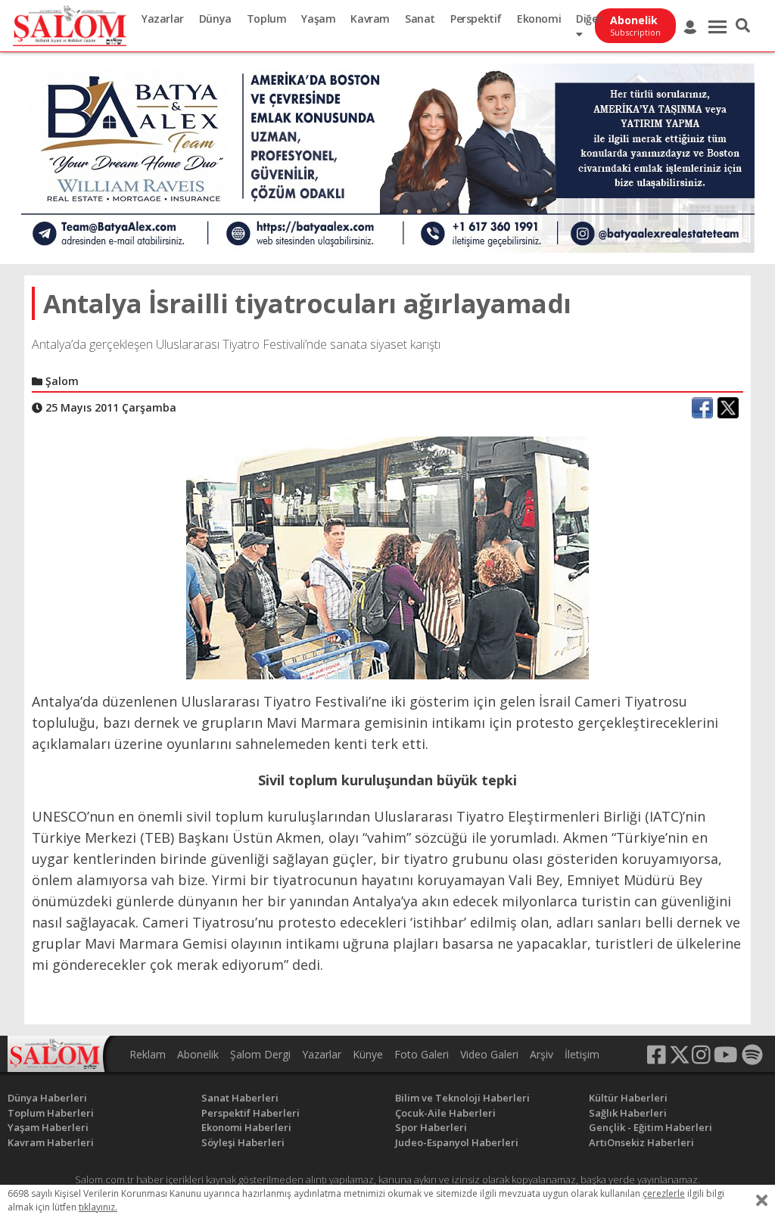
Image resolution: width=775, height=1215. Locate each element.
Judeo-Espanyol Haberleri (456, 1142)
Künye (368, 1054)
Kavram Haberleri (51, 1142)
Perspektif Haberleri (250, 1113)
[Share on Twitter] (728, 407)
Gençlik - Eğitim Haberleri (650, 1127)
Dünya (215, 18)
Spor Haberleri (431, 1127)
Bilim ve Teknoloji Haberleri (462, 1098)
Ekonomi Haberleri (246, 1127)
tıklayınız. (98, 1207)
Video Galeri (489, 1054)
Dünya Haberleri (47, 1098)
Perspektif (476, 18)
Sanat (420, 18)
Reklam (147, 1054)
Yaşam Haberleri (48, 1127)
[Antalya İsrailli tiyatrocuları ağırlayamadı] (387, 556)
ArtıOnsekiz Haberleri (641, 1142)
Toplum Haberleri (51, 1113)
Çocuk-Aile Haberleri (445, 1113)
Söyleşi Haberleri (243, 1142)
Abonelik (198, 1054)
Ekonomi (539, 18)
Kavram (370, 18)
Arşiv (541, 1054)
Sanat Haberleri (240, 1098)
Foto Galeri (421, 1054)
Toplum (267, 18)
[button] (743, 26)
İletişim (582, 1054)
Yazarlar (163, 18)
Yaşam (318, 18)
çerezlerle (664, 1193)
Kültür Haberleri (628, 1098)
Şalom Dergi (260, 1054)
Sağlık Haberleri (628, 1113)
